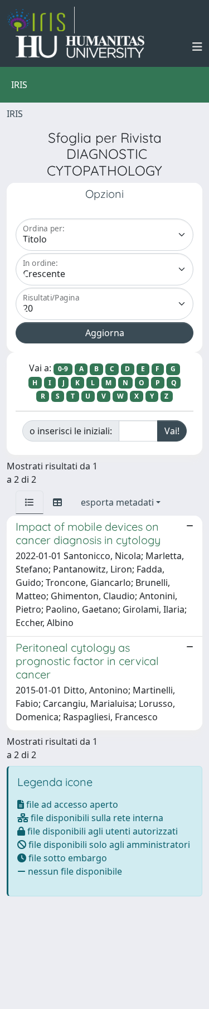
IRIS (15, 114)
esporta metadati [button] (117, 502)
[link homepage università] (80, 46)
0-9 (63, 368)
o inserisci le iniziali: (71, 431)
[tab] (29, 502)
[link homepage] (41, 20)
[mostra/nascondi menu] (197, 46)
